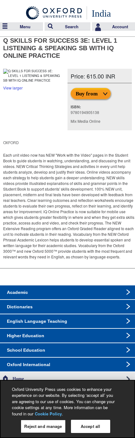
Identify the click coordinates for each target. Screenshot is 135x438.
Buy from (87, 94)
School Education (26, 350)
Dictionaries (20, 306)
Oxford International (28, 364)
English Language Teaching (37, 321)
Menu (25, 27)
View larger (13, 87)
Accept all (90, 426)
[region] (67, 409)
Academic (17, 292)
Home (18, 378)
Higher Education (25, 335)
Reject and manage (43, 426)
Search (71, 27)
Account (120, 27)
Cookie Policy (48, 414)
